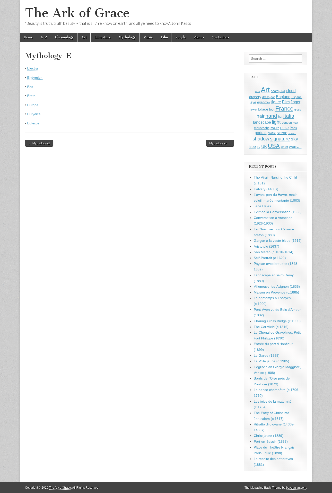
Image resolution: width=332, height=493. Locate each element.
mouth (275, 128)
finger (295, 102)
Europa (32, 105)
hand (271, 116)
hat (280, 116)
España (296, 97)
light (276, 122)
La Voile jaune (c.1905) (271, 361)
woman (295, 146)
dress (266, 97)
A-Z (44, 37)
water (284, 147)
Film (164, 37)
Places (199, 37)
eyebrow (263, 102)
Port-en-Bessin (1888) (271, 441)
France (284, 108)
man (295, 122)
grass (297, 109)
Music (148, 37)
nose (284, 128)
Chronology (64, 37)
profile (272, 133)
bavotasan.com (296, 487)
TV (258, 147)
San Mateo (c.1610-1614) (273, 252)
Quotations (220, 37)
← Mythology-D (39, 143)
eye (253, 102)
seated (292, 133)
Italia (288, 116)
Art (84, 37)
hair (260, 116)
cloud (291, 90)
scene (282, 133)
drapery (255, 97)
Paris (293, 128)
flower (253, 109)
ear (273, 97)
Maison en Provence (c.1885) (276, 292)
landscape (262, 122)
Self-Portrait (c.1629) (270, 258)
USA (274, 146)
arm (257, 91)
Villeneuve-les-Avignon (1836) (277, 286)
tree (252, 146)
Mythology (127, 37)
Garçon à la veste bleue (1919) (278, 240)
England (283, 97)
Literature (102, 37)
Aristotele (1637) (266, 246)
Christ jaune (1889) (268, 436)
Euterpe (33, 123)
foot (271, 109)
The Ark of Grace (77, 13)
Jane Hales (262, 206)
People (180, 37)
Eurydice (34, 114)
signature (280, 138)
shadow (261, 138)
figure (276, 102)
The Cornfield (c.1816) (271, 327)
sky (294, 138)
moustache (262, 128)
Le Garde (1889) (267, 355)
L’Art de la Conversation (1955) (278, 212)
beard (275, 91)
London (287, 122)
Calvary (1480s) (266, 189)
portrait (261, 132)
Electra (32, 68)
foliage (263, 109)
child (282, 91)
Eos (30, 87)
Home (28, 37)
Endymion (35, 77)
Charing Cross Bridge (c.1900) (277, 321)
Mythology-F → (220, 143)
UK (264, 146)
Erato (31, 96)
